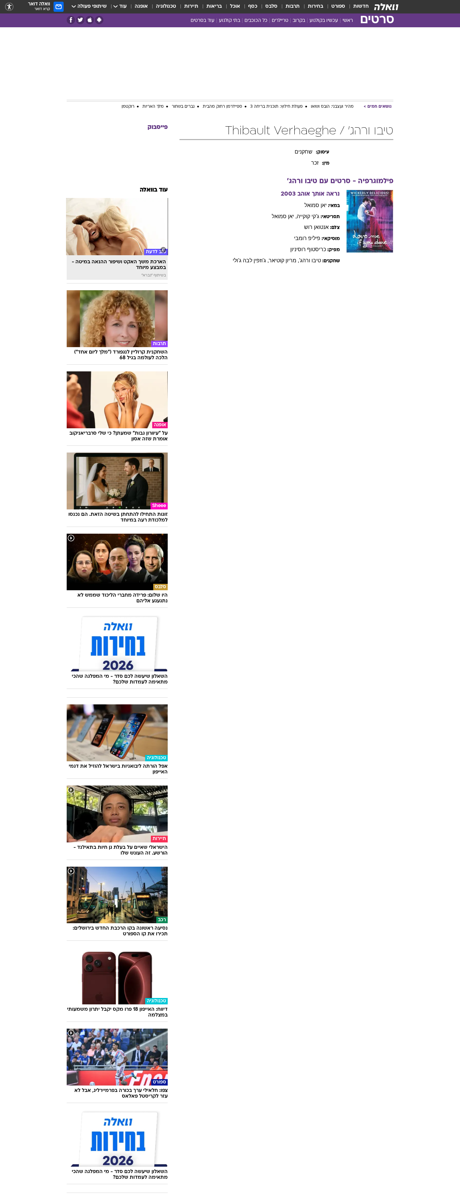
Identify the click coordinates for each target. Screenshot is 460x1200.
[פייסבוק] (71, 20)
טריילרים (280, 21)
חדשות (361, 6)
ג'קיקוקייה (308, 216)
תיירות (191, 6)
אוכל (235, 6)
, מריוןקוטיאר (284, 260)
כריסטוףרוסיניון (308, 249)
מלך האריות (153, 107)
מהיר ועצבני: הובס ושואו (332, 107)
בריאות (214, 6)
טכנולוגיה (166, 6)
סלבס (271, 6)
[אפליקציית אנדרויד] (99, 20)
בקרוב (299, 21)
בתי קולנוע (229, 21)
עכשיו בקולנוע (323, 21)
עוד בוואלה (154, 190)
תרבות (293, 6)
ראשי (347, 21)
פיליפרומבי (307, 238)
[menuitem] (357, 6)
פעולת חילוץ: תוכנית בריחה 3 (276, 107)
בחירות (315, 6)
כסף (252, 6)
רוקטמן (128, 107)
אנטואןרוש (316, 227)
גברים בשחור (183, 107)
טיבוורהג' (310, 260)
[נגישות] (9, 7)
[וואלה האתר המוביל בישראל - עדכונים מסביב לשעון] (386, 6)
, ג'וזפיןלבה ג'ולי (251, 260)
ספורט (338, 6)
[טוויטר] (80, 20)
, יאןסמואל (284, 216)
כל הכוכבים (255, 21)
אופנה (141, 6)
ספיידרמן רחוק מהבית (222, 107)
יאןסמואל (315, 205)
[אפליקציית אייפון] (90, 20)
